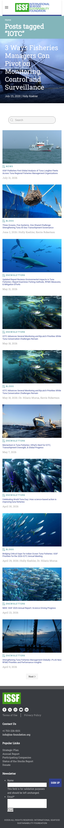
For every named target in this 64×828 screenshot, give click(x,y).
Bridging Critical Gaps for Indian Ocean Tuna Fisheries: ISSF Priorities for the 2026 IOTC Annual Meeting (30, 554)
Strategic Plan (10, 750)
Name (10, 780)
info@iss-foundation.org (16, 734)
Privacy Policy (32, 715)
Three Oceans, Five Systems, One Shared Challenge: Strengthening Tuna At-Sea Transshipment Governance (27, 226)
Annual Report (10, 753)
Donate (6, 764)
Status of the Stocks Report (17, 761)
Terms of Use (9, 715)
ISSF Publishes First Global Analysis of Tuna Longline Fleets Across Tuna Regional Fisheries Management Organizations (30, 171)
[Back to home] (32, 7)
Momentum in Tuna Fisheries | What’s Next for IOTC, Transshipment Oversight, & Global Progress (26, 446)
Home (8, 20)
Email (10, 796)
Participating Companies (16, 757)
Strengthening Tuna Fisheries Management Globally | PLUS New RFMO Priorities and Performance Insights (32, 661)
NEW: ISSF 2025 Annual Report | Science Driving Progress (29, 608)
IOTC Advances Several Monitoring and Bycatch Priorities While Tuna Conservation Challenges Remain (31, 337)
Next (31, 676)
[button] (6, 7)
